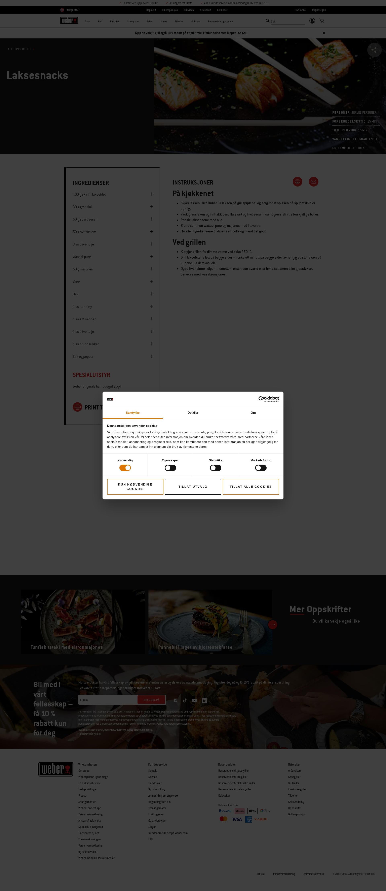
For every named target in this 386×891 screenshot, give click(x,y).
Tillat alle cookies (251, 486)
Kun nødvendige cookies (135, 487)
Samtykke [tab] (133, 412)
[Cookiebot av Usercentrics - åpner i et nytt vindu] (261, 399)
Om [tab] (253, 412)
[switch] (170, 468)
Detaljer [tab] (193, 412)
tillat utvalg (193, 486)
